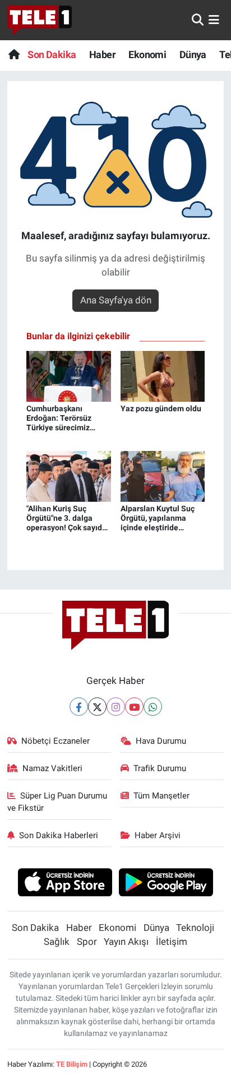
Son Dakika (51, 54)
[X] (97, 706)
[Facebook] (79, 706)
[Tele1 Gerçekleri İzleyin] (39, 20)
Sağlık (57, 941)
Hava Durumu (161, 741)
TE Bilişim (71, 1064)
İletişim (171, 941)
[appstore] (64, 884)
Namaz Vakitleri (52, 768)
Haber (102, 54)
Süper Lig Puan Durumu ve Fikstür (57, 802)
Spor (87, 941)
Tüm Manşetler (161, 796)
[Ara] (198, 19)
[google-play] (166, 884)
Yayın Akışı (126, 941)
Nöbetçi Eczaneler (55, 741)
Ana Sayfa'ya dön (115, 300)
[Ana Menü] (214, 19)
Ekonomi (147, 54)
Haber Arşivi (158, 835)
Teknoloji (195, 927)
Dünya (192, 54)
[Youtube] (134, 706)
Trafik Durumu (159, 768)
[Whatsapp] (153, 706)
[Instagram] (116, 706)
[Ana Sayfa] (13, 54)
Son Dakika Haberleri (58, 835)
